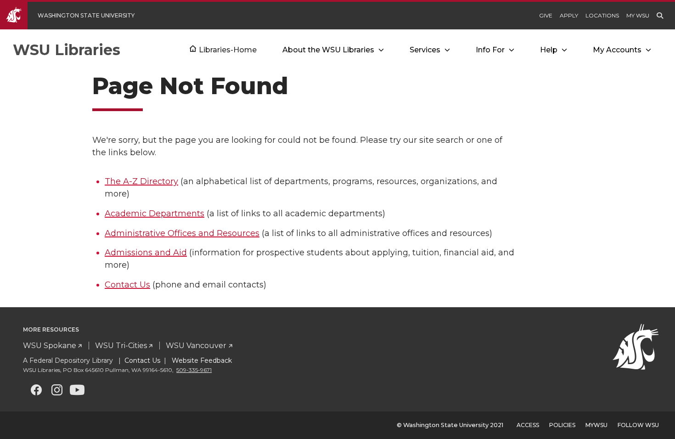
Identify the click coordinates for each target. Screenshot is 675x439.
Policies (562, 425)
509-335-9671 (194, 369)
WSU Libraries (66, 50)
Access (528, 425)
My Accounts (617, 49)
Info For (490, 49)
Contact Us (127, 285)
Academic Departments (154, 213)
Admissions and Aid (146, 253)
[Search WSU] (660, 15)
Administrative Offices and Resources (182, 233)
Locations (602, 15)
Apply (569, 15)
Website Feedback (201, 360)
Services (425, 49)
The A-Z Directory (141, 181)
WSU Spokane (49, 345)
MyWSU (596, 425)
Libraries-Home (228, 49)
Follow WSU (638, 425)
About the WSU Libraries (328, 49)
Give (545, 15)
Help (548, 49)
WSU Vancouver (196, 345)
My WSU (637, 15)
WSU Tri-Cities (121, 345)
